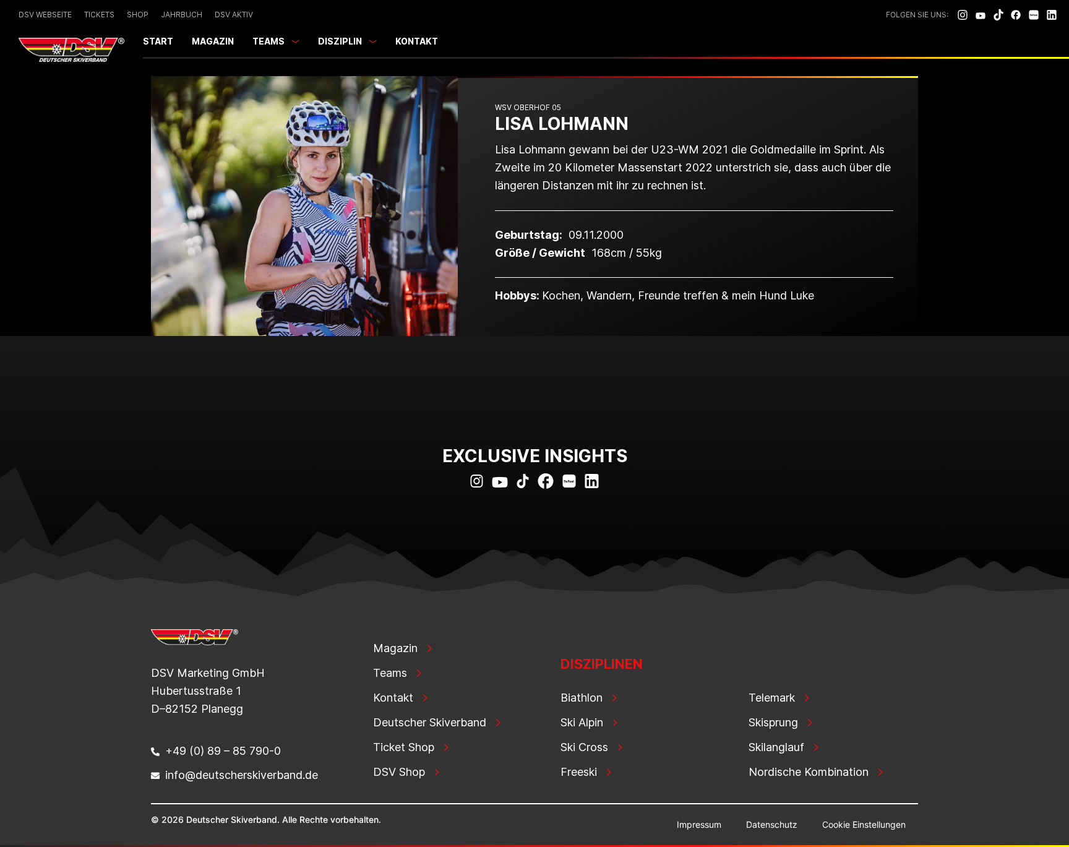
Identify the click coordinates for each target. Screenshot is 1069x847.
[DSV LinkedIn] (1052, 15)
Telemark (772, 697)
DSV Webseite (45, 14)
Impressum (699, 824)
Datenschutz (771, 824)
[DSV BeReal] (1034, 15)
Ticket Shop (403, 747)
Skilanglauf (776, 747)
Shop (137, 14)
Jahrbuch (181, 14)
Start (158, 41)
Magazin (213, 41)
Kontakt (416, 41)
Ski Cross (584, 747)
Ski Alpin (581, 722)
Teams (268, 41)
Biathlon (581, 697)
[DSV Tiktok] (998, 15)
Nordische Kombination (809, 771)
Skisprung (773, 722)
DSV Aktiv (234, 14)
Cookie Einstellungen (864, 824)
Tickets (99, 14)
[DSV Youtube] (980, 15)
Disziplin (340, 41)
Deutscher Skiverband (429, 722)
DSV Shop (399, 771)
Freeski (578, 771)
